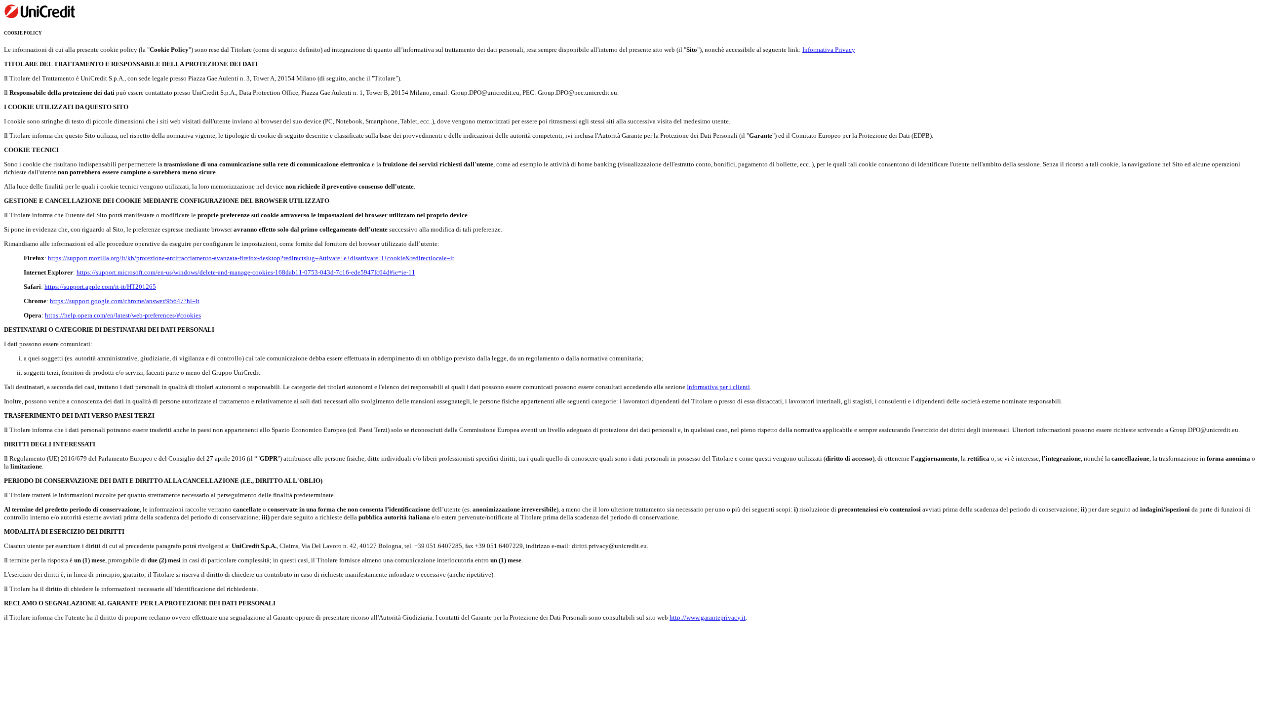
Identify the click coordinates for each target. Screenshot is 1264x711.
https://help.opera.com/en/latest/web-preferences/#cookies (123, 315)
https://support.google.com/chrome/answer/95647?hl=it (124, 301)
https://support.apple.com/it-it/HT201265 (100, 286)
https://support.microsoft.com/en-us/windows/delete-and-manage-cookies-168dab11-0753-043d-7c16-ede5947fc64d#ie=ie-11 (246, 272)
